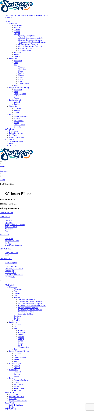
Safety (16, 85)
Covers (16, 112)
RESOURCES (10, 139)
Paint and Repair (15, 100)
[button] (47, 162)
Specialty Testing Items (26, 36)
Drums (20, 71)
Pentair (16, 123)
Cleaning (21, 67)
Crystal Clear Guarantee (18, 137)
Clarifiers (17, 30)
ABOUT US (9, 129)
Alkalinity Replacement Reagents (30, 38)
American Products (21, 116)
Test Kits (17, 56)
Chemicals (13, 23)
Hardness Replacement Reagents (30, 40)
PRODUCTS (9, 21)
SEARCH (8, 17)
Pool (15, 65)
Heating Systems (20, 94)
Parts (11, 114)
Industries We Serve (16, 133)
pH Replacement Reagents (28, 44)
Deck (16, 63)
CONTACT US (10, 145)
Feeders (21, 73)
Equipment (13, 59)
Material (17, 102)
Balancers (17, 28)
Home (2, 166)
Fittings (21, 75)
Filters (16, 92)
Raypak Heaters (19, 125)
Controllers (22, 69)
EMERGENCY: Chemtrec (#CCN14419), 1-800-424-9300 (26, 15)
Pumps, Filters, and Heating (19, 88)
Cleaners (17, 32)
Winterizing (13, 106)
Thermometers (23, 83)
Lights (20, 77)
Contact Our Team (6, 213)
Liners (20, 79)
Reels (20, 81)
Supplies (17, 104)
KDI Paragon (19, 121)
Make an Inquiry (11, 263)
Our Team (13, 135)
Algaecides (18, 25)
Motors (16, 96)
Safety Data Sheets (16, 141)
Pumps (16, 98)
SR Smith (17, 127)
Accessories (18, 61)
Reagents (17, 34)
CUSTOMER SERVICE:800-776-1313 (14, 276)
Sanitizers (17, 52)
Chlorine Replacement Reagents (30, 46)
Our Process (13, 131)
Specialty (17, 54)
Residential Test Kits (25, 50)
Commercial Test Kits (26, 48)
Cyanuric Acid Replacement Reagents (32, 42)
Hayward (17, 119)
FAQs (11, 143)
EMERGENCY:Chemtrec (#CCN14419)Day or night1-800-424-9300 (14, 270)
